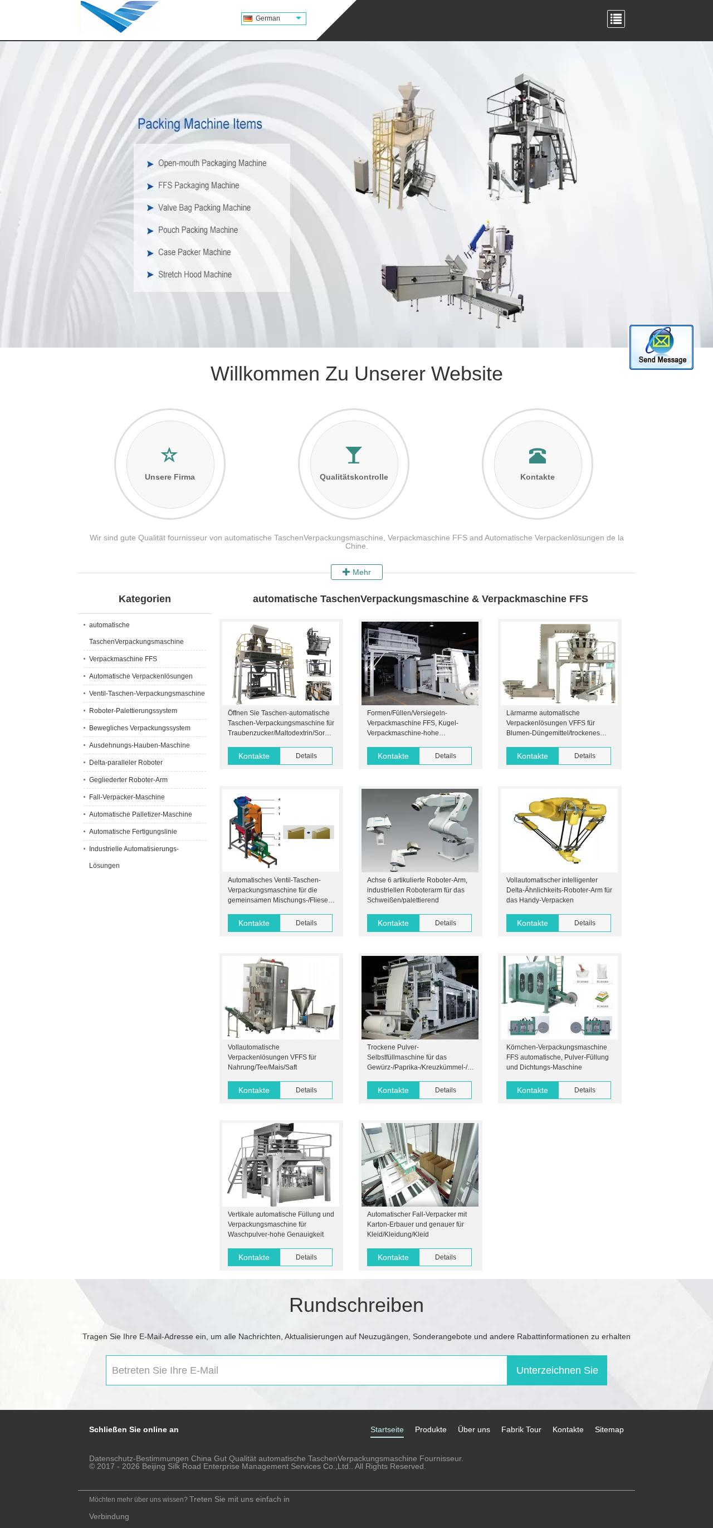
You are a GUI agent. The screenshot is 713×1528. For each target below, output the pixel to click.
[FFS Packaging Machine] (356, 194)
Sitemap (609, 1429)
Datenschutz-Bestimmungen (139, 1458)
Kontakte (254, 755)
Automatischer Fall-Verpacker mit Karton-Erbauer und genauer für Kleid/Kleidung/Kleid (417, 1224)
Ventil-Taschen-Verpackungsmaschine (147, 693)
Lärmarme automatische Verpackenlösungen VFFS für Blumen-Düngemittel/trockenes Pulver (553, 723)
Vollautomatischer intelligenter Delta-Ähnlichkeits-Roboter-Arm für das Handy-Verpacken (559, 890)
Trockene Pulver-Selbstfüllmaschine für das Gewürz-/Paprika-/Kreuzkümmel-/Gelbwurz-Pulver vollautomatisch (419, 1057)
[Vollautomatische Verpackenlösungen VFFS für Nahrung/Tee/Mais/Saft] (280, 997)
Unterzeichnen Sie (557, 1370)
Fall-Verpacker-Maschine (127, 797)
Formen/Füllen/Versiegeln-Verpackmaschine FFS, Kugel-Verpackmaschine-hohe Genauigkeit (412, 723)
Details (306, 756)
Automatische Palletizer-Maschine (140, 814)
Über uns (474, 1429)
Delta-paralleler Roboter (126, 763)
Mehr (360, 572)
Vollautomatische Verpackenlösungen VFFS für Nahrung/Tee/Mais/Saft (272, 1057)
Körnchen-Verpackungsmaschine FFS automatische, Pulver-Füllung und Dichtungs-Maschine (557, 1057)
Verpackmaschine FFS (123, 659)
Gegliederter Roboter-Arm (128, 780)
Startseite (387, 1429)
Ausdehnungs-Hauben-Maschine (139, 745)
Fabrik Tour (521, 1429)
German (268, 18)
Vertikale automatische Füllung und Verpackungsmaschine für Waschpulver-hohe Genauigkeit (281, 1224)
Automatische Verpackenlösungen (141, 676)
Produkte (431, 1429)
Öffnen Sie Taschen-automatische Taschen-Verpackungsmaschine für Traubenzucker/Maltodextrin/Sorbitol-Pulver (281, 723)
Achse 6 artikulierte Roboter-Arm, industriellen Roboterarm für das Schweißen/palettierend (417, 890)
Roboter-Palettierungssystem (133, 711)
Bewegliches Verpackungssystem (140, 728)
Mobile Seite (107, 1475)
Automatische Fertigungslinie (133, 832)
